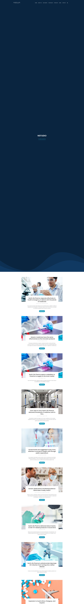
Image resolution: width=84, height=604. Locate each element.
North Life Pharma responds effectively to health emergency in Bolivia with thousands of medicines (42, 300)
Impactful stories (38, 303)
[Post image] (42, 289)
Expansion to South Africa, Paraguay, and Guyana (42, 602)
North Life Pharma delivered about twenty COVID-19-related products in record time (42, 527)
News (39, 378)
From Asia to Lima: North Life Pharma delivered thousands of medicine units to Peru (42, 412)
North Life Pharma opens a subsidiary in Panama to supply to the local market (42, 375)
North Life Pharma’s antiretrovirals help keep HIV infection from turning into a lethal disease (42, 565)
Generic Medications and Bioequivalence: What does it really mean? (42, 489)
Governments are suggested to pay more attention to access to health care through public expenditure (42, 451)
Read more (42, 311)
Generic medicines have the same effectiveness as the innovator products (42, 338)
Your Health (39, 340)
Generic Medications (38, 492)
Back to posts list (42, 138)
